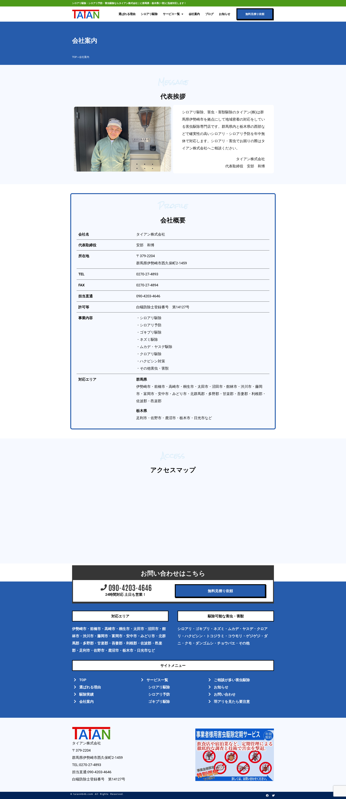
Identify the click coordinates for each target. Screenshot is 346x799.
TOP (74, 57)
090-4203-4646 (148, 296)
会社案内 (194, 14)
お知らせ (224, 14)
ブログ (209, 14)
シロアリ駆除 (149, 14)
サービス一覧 (171, 14)
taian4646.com (83, 794)
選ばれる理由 (127, 14)
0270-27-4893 (147, 274)
